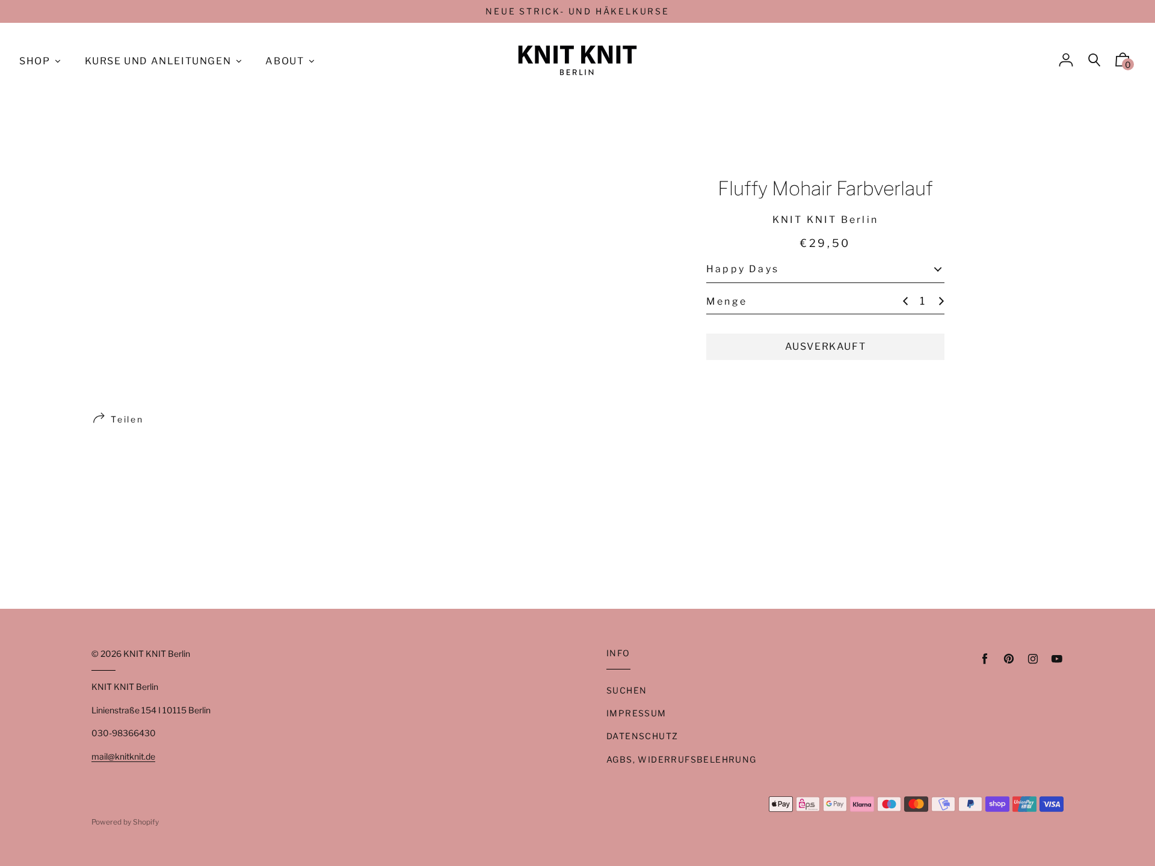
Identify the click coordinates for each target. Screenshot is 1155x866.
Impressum (636, 713)
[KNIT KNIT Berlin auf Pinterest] (1008, 659)
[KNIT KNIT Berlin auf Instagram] (1033, 659)
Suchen (626, 690)
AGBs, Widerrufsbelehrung (681, 759)
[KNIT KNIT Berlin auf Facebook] (984, 659)
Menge (726, 300)
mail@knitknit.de (123, 756)
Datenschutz (642, 736)
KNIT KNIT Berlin (156, 653)
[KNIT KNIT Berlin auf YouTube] (1057, 659)
